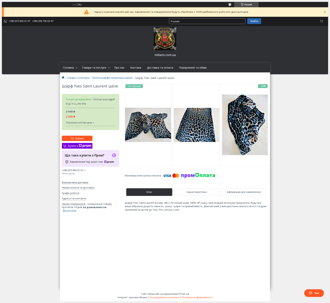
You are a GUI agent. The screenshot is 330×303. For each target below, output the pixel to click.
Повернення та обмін (193, 67)
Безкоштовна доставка (75, 182)
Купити (80, 138)
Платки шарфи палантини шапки (112, 77)
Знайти (254, 21)
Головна (68, 67)
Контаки (135, 67)
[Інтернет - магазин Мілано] (165, 38)
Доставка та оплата (160, 67)
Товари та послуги (94, 67)
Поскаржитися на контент (165, 297)
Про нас (119, 67)
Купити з (73, 145)
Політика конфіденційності (197, 297)
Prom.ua (184, 294)
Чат (317, 293)
